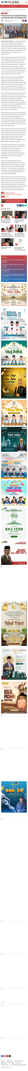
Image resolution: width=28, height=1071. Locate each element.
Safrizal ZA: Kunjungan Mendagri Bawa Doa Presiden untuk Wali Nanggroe (6, 221)
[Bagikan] (26, 21)
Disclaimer (18, 1062)
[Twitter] (20, 205)
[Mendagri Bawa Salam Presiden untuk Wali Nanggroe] (21, 214)
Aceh (7, 196)
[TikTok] (10, 1056)
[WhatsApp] (26, 205)
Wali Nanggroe (19, 194)
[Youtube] (7, 1056)
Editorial (3, 244)
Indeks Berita (4, 1062)
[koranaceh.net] (10, 2)
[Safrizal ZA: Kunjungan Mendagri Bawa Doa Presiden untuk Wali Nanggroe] (7, 214)
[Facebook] (18, 205)
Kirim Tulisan (11, 1062)
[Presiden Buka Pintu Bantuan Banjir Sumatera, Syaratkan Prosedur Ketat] (7, 228)
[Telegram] (23, 205)
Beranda (3, 9)
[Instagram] (5, 1056)
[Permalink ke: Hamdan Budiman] (2, 21)
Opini (16, 244)
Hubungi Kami (9, 1060)
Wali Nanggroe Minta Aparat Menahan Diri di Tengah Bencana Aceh (20, 235)
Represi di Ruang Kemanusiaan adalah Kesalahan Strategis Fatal (13, 270)
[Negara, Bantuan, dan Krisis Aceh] (7, 242)
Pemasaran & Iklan (18, 1060)
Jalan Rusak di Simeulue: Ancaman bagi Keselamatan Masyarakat (14, 260)
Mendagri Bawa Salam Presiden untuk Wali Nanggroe (20, 221)
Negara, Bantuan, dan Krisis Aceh (6, 248)
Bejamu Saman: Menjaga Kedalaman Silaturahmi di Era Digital (13, 265)
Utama (6, 13)
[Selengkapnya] (25, 257)
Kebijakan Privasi (5, 1064)
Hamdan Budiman (7, 20)
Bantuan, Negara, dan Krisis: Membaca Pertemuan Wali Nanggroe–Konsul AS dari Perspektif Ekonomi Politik (21, 249)
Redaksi (3, 1060)
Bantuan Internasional (10, 192)
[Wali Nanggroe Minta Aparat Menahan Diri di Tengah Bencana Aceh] (21, 228)
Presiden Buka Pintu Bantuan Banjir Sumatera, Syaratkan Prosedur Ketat (7, 235)
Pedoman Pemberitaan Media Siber (18, 1064)
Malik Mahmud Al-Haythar (8, 194)
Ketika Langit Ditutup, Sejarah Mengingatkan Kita (13, 279)
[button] (26, 2)
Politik (2, 13)
